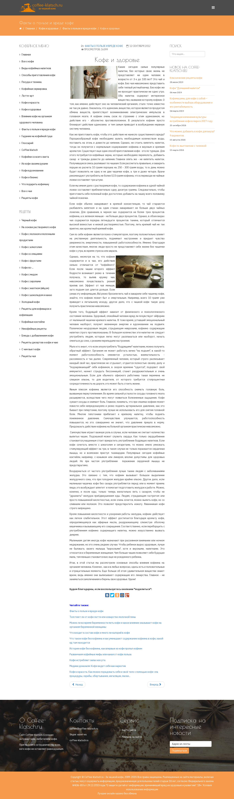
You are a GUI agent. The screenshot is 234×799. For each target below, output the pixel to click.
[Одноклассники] (117, 595)
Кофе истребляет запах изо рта (88, 660)
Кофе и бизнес (30, 177)
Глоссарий (27, 143)
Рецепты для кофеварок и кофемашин (35, 312)
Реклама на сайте (132, 736)
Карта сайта (129, 730)
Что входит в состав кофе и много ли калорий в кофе (100, 632)
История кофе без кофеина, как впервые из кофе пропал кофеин (106, 648)
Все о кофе (28, 61)
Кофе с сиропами (31, 281)
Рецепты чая (29, 356)
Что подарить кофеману (35, 184)
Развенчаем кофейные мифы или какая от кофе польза (101, 654)
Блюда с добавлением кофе (38, 335)
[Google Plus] (127, 595)
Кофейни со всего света (35, 156)
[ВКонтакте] (107, 595)
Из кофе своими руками (35, 163)
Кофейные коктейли (33, 321)
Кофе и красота (30, 102)
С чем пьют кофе (31, 349)
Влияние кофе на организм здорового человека (35, 119)
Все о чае (27, 191)
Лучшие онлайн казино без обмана (117, 793)
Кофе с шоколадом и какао (37, 295)
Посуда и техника (32, 82)
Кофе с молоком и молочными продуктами (37, 237)
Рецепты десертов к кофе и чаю (40, 342)
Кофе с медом (30, 274)
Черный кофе (29, 220)
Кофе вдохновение (33, 170)
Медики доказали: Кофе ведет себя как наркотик (98, 666)
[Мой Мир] (122, 595)
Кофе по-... (27, 267)
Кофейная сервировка (34, 88)
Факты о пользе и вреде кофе (79, 28)
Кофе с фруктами (31, 260)
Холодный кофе (31, 302)
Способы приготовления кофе (38, 75)
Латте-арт (28, 95)
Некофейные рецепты (34, 328)
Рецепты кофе (30, 198)
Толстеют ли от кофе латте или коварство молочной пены (103, 617)
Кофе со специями (32, 253)
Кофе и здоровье (48, 28)
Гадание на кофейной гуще (37, 136)
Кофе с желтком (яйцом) (35, 288)
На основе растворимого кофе (39, 227)
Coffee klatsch (30, 149)
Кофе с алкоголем (32, 247)
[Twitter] (112, 595)
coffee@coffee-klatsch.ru (84, 728)
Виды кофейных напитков (36, 68)
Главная (30, 28)
